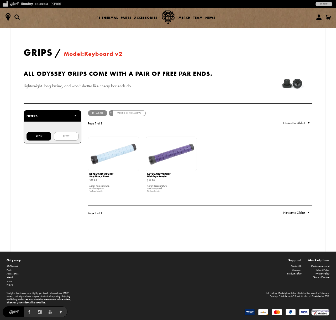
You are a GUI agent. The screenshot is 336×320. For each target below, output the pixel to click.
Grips (38, 52)
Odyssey (14, 260)
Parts (126, 17)
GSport (296, 296)
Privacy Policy (322, 273)
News (210, 17)
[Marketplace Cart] (328, 17)
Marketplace (318, 260)
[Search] (17, 17)
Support (324, 4)
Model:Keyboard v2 (93, 53)
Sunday (274, 296)
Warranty (297, 270)
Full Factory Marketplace (278, 293)
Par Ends (194, 73)
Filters (51, 115)
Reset (66, 136)
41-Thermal (107, 17)
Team (198, 17)
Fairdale (283, 296)
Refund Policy (322, 270)
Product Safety (294, 273)
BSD (327, 296)
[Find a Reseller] (8, 17)
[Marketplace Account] (319, 17)
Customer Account (320, 266)
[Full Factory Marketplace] (5, 3)
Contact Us (296, 266)
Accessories (146, 17)
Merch (184, 17)
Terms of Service (321, 277)
